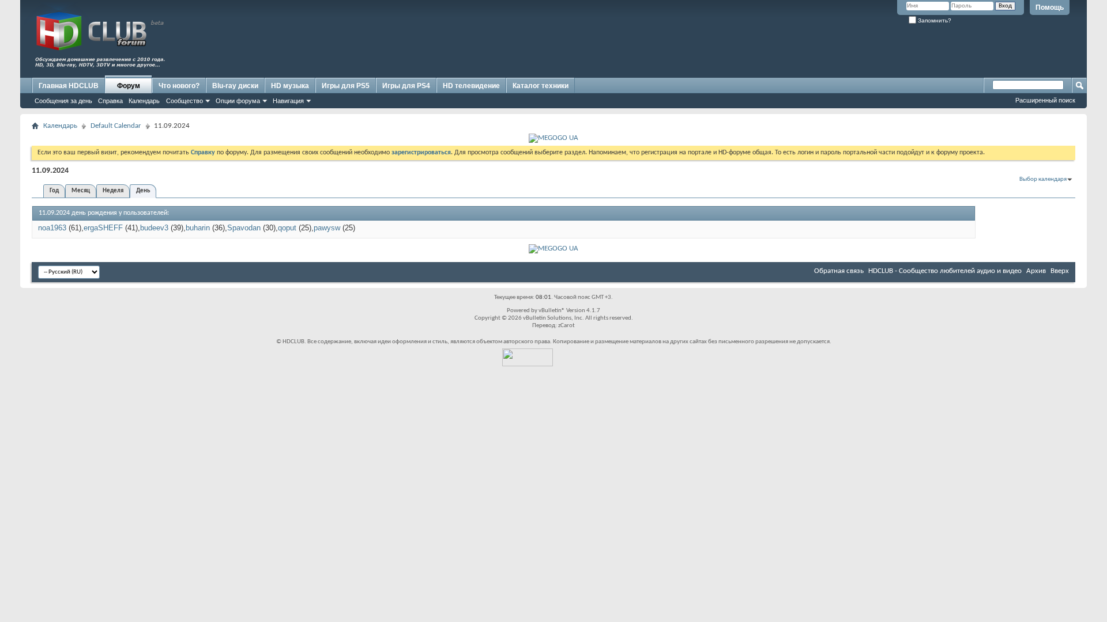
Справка (110, 100)
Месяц (80, 191)
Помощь (1050, 7)
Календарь (144, 100)
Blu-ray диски (235, 86)
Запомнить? (933, 20)
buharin (198, 227)
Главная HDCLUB (69, 86)
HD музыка (290, 86)
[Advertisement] (862, 50)
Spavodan (244, 227)
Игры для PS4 (406, 86)
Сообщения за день (63, 100)
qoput (287, 227)
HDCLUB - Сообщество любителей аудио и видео (945, 271)
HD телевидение (471, 86)
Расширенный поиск (1045, 100)
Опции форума (238, 100)
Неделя (113, 191)
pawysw (327, 227)
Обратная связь (839, 271)
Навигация (288, 100)
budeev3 (154, 227)
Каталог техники (540, 86)
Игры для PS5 (346, 86)
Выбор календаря (1043, 179)
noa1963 (52, 227)
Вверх (1059, 271)
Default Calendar (116, 126)
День (143, 191)
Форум (128, 86)
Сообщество (184, 100)
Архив (1036, 271)
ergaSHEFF (103, 227)
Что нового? (179, 86)
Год (54, 191)
